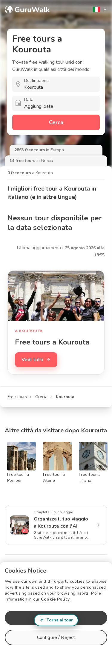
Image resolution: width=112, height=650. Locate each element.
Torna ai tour (60, 620)
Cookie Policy (55, 599)
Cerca (56, 122)
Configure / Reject (56, 637)
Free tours (17, 397)
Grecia (41, 397)
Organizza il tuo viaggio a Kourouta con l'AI (61, 522)
